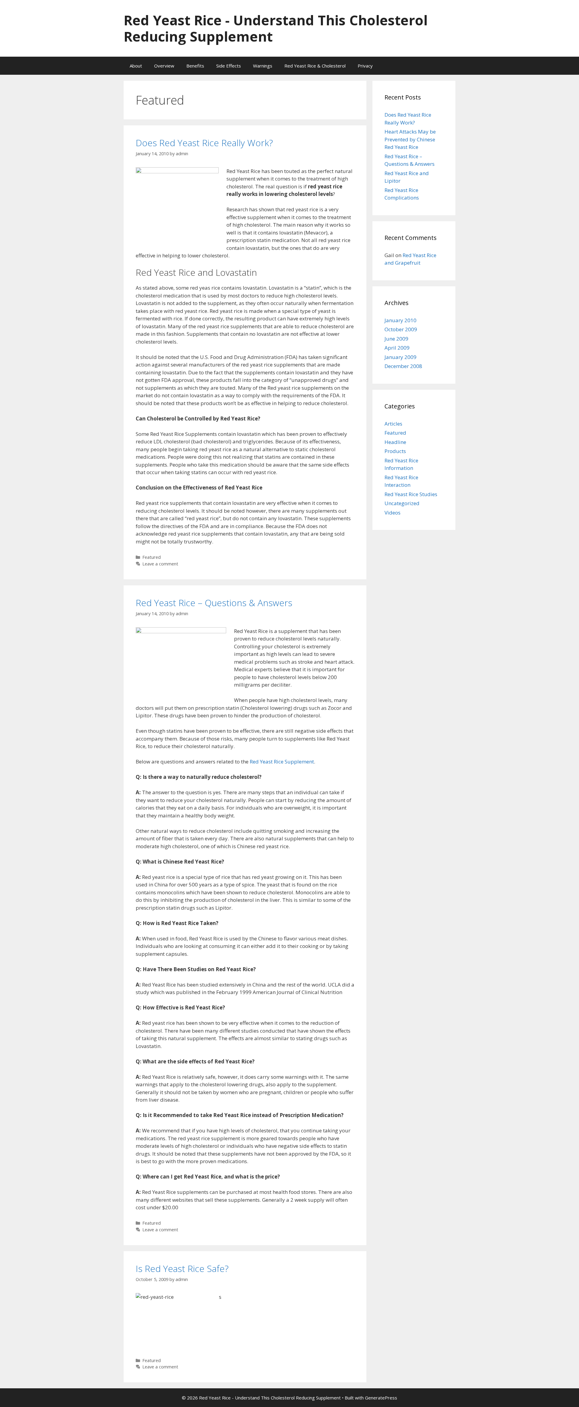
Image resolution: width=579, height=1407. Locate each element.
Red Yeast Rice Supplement (282, 761)
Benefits (195, 66)
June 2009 (396, 338)
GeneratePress (381, 1398)
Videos (392, 512)
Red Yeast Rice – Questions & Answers (214, 602)
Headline (395, 442)
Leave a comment (160, 564)
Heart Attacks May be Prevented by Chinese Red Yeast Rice (410, 139)
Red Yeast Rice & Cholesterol (315, 66)
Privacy (365, 66)
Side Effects (228, 66)
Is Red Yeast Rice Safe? (182, 1268)
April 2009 (397, 347)
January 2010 (400, 320)
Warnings (262, 66)
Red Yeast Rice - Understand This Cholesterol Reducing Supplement (276, 28)
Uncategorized (401, 503)
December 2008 (403, 366)
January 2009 (400, 357)
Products (395, 451)
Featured (151, 557)
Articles (393, 423)
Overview (164, 66)
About (136, 66)
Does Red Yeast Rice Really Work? (204, 143)
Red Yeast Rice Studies (410, 494)
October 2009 (400, 329)
